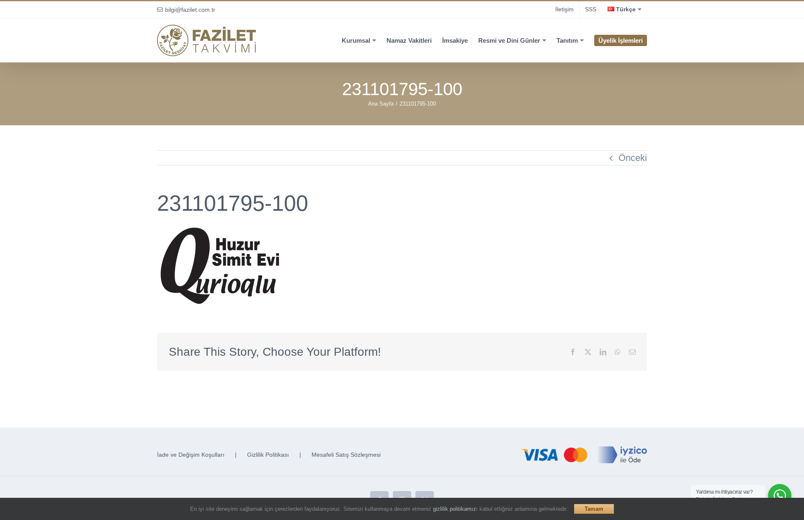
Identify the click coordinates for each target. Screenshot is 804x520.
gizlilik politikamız (454, 509)
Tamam (594, 509)
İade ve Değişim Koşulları (190, 454)
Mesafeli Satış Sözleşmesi (346, 454)
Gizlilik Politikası (268, 454)
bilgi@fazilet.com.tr (190, 9)
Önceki (632, 158)
